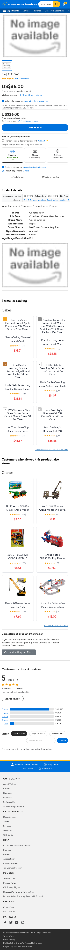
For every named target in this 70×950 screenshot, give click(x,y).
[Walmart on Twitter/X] (11, 923)
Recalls (6, 854)
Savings (37, 10)
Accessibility (9, 858)
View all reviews (13, 698)
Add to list (18, 177)
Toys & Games (29, 200)
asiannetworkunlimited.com (36, 100)
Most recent (19, 733)
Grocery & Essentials (54, 10)
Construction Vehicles (56, 200)
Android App (9, 911)
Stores (6, 821)
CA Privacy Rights (11, 887)
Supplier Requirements (13, 806)
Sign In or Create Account (27, 764)
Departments (13, 10)
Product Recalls (10, 863)
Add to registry (52, 177)
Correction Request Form (18, 652)
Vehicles (41, 200)
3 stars (5, 716)
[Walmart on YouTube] (17, 923)
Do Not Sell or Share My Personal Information (24, 896)
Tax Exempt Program (12, 867)
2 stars (5, 720)
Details (26, 171)
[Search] (56, 4)
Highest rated (38, 733)
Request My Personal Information (18, 891)
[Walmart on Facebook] (5, 923)
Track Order (27, 768)
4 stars (5, 713)
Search (62, 740)
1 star (6, 723)
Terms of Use (9, 878)
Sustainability (9, 801)
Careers (6, 788)
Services (26, 10)
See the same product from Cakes (51, 449)
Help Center (53, 764)
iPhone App (8, 906)
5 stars (5, 709)
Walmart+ (7, 830)
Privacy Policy (9, 882)
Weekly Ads (47, 768)
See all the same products (56, 625)
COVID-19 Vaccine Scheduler (16, 845)
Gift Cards (8, 834)
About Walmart (10, 783)
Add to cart (35, 127)
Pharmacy (8, 849)
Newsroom (8, 792)
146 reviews (24, 78)
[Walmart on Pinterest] (22, 923)
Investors (7, 797)
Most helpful (57, 733)
